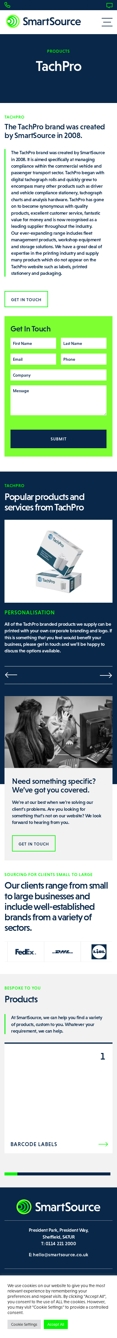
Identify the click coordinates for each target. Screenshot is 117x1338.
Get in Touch (26, 299)
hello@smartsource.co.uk (60, 1254)
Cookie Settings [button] (24, 1324)
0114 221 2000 (25, 5)
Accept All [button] (55, 1324)
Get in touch (34, 844)
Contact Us (93, 5)
